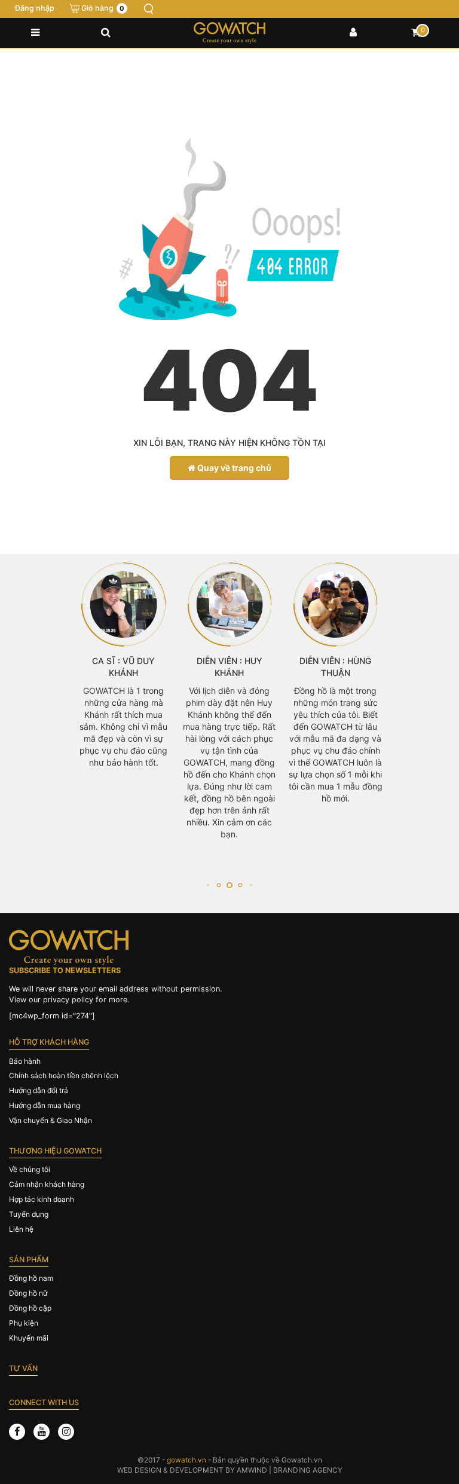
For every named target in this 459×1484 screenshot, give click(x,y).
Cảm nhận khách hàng (46, 1184)
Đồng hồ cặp (30, 1308)
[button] (208, 885)
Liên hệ (21, 1229)
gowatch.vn (186, 1459)
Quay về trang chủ (233, 468)
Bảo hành (25, 1061)
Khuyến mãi (28, 1337)
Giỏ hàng (102, 8)
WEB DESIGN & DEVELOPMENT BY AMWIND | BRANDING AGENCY (229, 1469)
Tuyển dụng (28, 1214)
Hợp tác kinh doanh (41, 1199)
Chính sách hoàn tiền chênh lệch (63, 1075)
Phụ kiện (23, 1322)
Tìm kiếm (149, 9)
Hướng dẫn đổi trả (38, 1090)
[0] (416, 33)
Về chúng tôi (29, 1169)
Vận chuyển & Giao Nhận (50, 1120)
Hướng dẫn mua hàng (44, 1105)
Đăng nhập (34, 8)
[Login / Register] (353, 33)
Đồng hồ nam (31, 1278)
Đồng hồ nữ (28, 1293)
